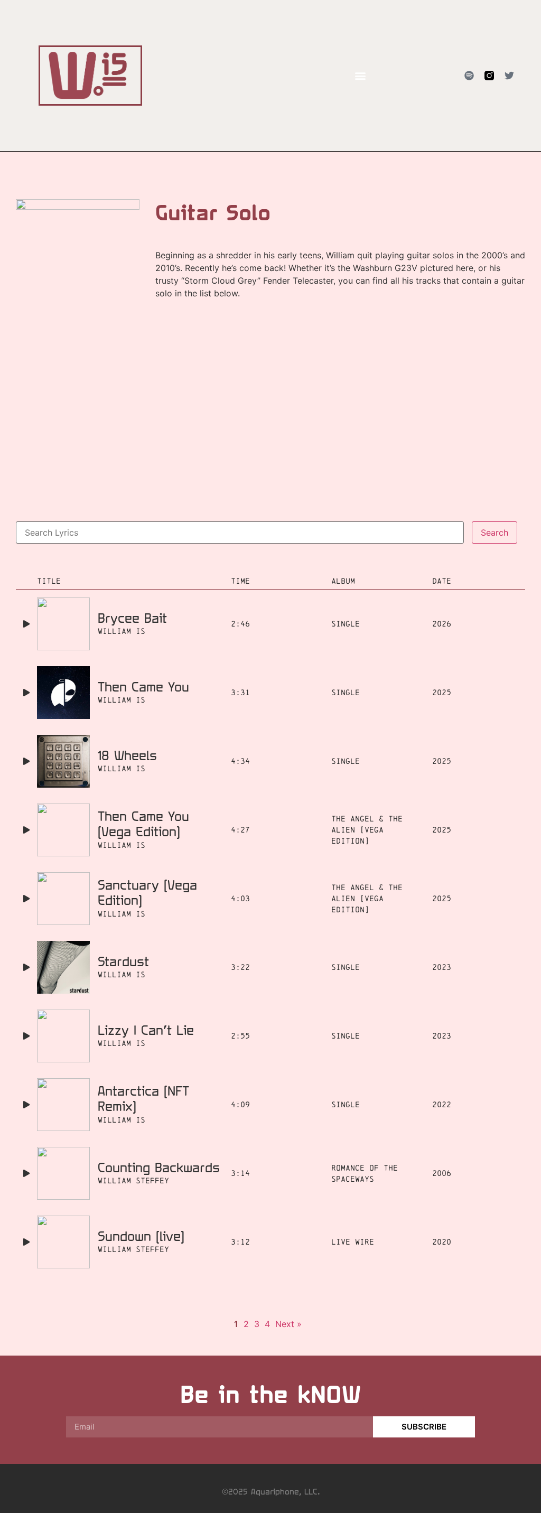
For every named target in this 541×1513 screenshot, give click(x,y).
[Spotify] (469, 75)
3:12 (240, 1241)
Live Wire (352, 1241)
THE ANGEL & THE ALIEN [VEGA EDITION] (367, 829)
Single (345, 623)
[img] (26, 624)
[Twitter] (509, 75)
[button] (360, 76)
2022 (441, 1104)
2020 (441, 1241)
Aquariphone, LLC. (285, 1491)
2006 (441, 1173)
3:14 (240, 1173)
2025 (441, 692)
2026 (441, 623)
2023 (441, 967)
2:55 (240, 1035)
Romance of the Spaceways (364, 1173)
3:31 (240, 692)
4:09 (240, 1104)
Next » (288, 1324)
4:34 (240, 760)
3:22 (240, 967)
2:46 (240, 623)
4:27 (240, 829)
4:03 (240, 898)
